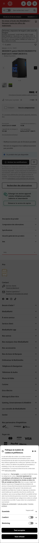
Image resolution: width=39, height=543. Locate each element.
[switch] (31, 517)
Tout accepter (19, 530)
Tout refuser (19, 537)
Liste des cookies (22, 504)
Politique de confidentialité (9, 504)
